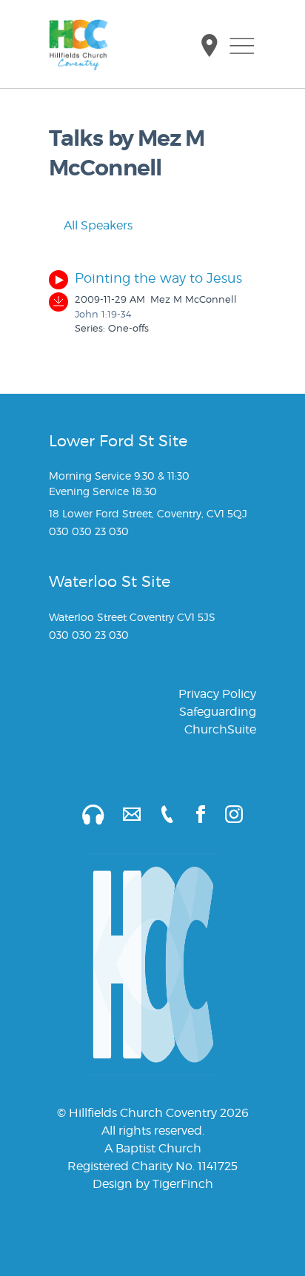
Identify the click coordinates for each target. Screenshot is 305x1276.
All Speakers (97, 225)
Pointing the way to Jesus (158, 278)
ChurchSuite (220, 729)
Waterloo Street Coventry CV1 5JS (132, 617)
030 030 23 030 (89, 531)
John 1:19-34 (103, 314)
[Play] (58, 279)
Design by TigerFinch (153, 1184)
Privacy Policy (217, 694)
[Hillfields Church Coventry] (79, 45)
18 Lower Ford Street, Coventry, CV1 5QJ (148, 513)
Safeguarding (217, 712)
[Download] (58, 302)
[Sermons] (84, 813)
